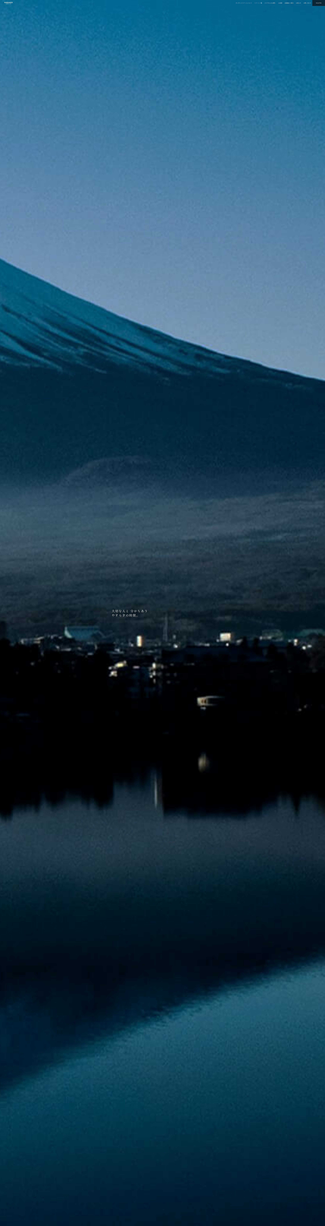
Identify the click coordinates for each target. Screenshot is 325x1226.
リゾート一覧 (258, 3)
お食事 (280, 3)
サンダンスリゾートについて (244, 3)
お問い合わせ (307, 3)
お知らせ (298, 3)
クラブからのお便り (270, 3)
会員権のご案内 (289, 3)
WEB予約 (318, 3)
